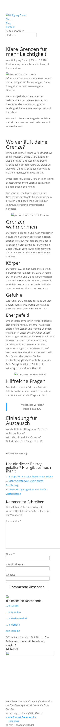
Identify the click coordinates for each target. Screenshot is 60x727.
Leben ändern (37, 64)
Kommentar (13, 521)
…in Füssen (12, 605)
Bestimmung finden (17, 64)
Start (8, 19)
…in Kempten (13, 612)
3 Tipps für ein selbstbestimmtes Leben (31, 476)
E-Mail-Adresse (15, 564)
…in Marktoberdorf (16, 618)
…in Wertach (13, 624)
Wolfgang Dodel (19, 60)
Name (10, 554)
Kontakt (10, 27)
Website (10, 574)
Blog (8, 23)
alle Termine (13, 630)
